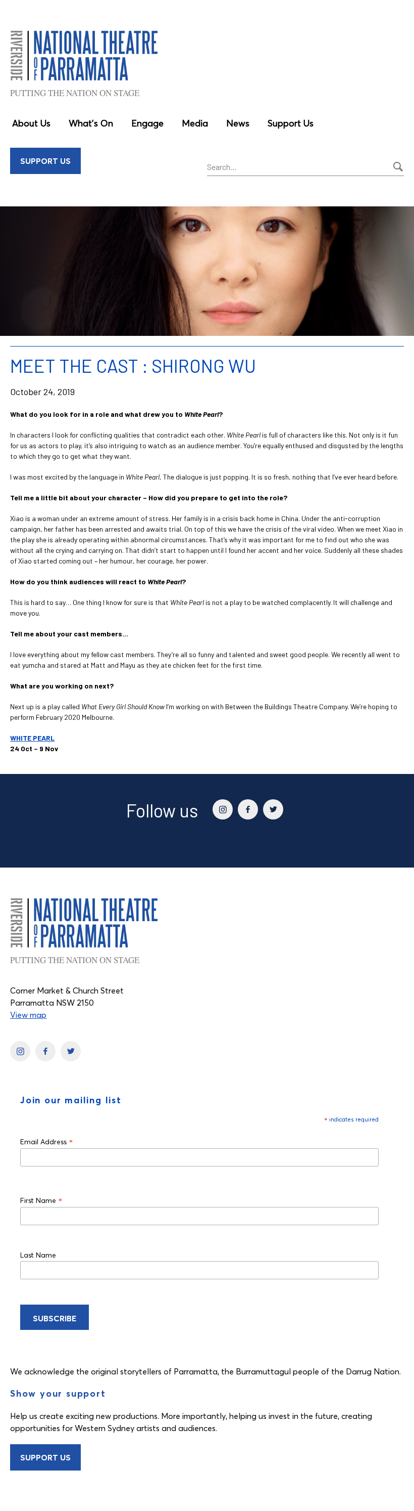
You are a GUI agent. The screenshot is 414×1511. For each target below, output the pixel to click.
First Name (41, 1200)
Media (195, 123)
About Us (31, 123)
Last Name (38, 1255)
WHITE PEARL (32, 737)
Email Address (46, 1141)
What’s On (91, 123)
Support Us (291, 123)
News (237, 123)
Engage (147, 123)
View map (28, 1015)
